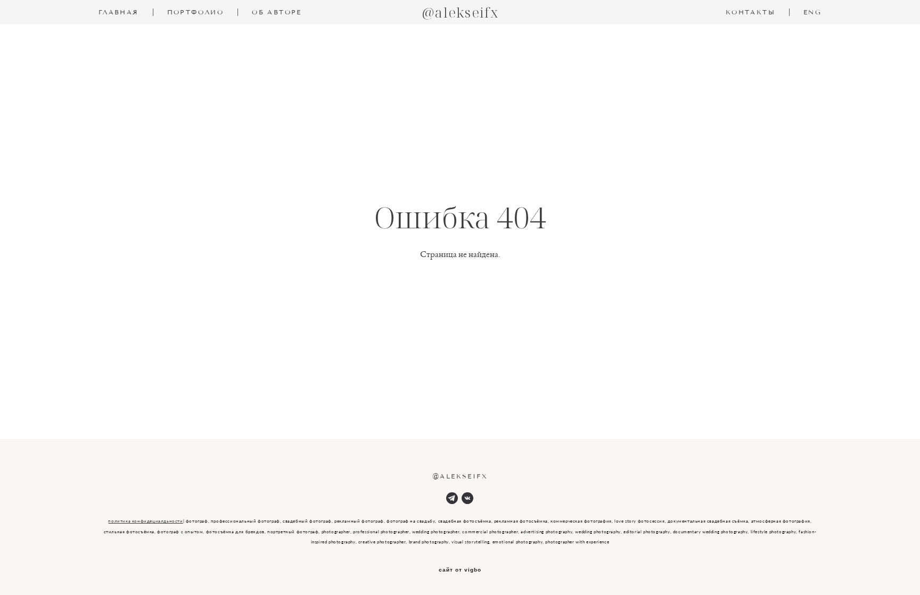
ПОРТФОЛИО (195, 12)
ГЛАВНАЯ (118, 12)
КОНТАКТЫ (750, 12)
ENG (812, 12)
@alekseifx (460, 12)
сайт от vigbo (460, 570)
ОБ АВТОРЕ (277, 12)
